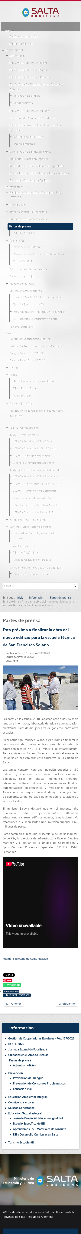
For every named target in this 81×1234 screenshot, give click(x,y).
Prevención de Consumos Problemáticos (38, 254)
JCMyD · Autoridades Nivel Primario (34, 441)
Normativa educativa (22, 546)
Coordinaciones (22, 103)
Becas (12, 375)
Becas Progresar (23, 395)
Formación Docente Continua (27, 519)
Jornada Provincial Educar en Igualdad (37, 297)
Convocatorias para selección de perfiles (34, 567)
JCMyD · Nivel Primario (24, 435)
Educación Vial (22, 261)
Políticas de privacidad (23, 36)
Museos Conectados (21, 283)
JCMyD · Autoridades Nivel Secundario (35, 476)
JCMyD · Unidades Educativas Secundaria (37, 505)
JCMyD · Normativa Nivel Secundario (34, 491)
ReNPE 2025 (17, 204)
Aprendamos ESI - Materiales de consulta (39, 311)
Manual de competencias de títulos (33, 463)
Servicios (11, 333)
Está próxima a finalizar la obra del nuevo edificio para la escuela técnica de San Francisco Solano (39, 637)
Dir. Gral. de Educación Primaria (29, 70)
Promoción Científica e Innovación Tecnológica (39, 173)
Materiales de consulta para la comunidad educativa (36, 413)
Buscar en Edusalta (21, 43)
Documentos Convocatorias (30, 574)
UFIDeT (13, 367)
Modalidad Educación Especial (28, 159)
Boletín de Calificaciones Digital (29, 339)
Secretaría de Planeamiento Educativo (33, 118)
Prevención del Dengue (28, 247)
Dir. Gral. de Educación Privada (29, 111)
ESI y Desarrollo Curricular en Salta (35, 319)
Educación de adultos (26, 96)
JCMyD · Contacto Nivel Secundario (33, 512)
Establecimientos (23, 144)
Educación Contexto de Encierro (29, 180)
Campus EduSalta (20, 403)
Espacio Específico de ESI (28, 304)
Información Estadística (28, 136)
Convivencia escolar (21, 276)
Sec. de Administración (23, 428)
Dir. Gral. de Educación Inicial (28, 63)
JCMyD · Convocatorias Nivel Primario (35, 448)
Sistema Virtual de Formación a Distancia (35, 346)
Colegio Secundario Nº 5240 (27, 360)
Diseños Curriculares (26, 552)
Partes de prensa (20, 226)
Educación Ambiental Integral (28, 269)
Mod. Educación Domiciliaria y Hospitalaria (36, 166)
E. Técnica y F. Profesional (17, 995)
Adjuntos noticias (24, 232)
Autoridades (17, 55)
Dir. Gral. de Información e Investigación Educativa (35, 128)
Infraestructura (11, 991)
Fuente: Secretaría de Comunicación (25, 958)
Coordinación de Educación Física (30, 152)
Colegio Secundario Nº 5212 (26, 353)
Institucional (14, 50)
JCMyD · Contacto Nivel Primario (32, 456)
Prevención (16, 240)
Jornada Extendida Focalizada (28, 212)
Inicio (9, 31)
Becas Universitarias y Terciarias (33, 381)
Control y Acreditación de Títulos (30, 527)
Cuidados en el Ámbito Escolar (28, 219)
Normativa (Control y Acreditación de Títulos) (37, 536)
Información (13, 187)
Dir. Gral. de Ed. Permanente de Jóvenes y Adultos (36, 87)
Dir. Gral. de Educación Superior (29, 77)
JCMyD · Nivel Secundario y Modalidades (35, 470)
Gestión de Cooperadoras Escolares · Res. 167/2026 (35, 195)
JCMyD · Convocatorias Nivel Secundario (36, 483)
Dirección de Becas (25, 388)
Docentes (11, 422)
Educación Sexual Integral (25, 291)
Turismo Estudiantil (21, 327)
